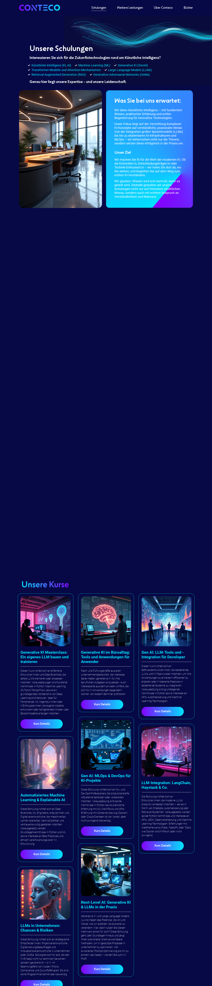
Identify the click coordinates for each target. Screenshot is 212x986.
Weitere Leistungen (130, 7)
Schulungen (98, 7)
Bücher (188, 7)
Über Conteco (163, 7)
